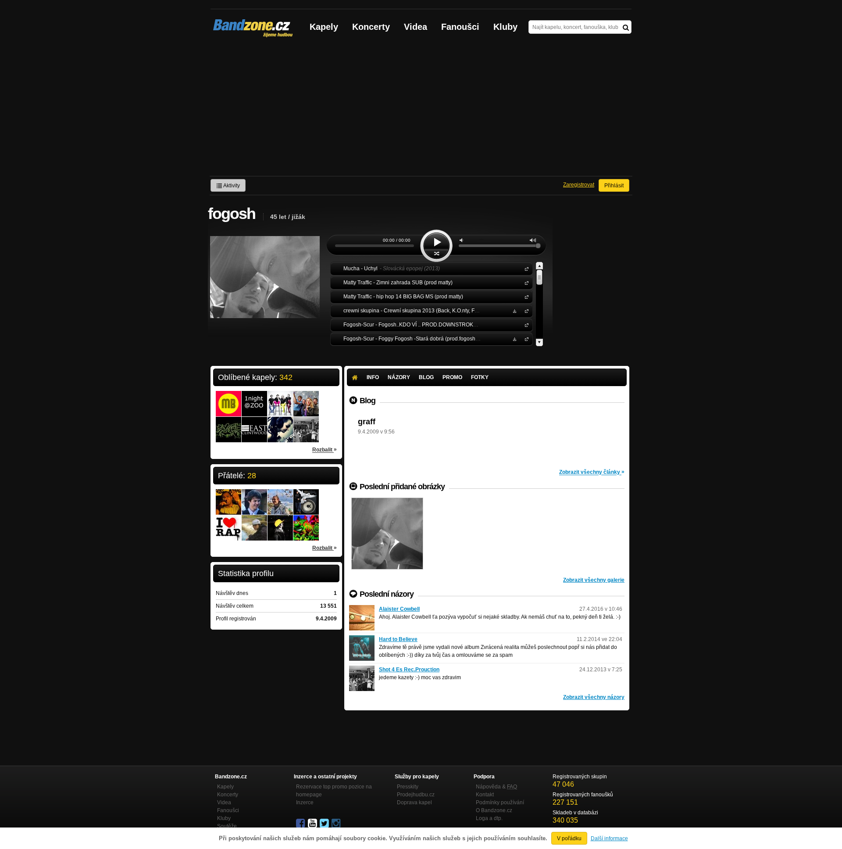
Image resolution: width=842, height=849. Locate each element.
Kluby (505, 27)
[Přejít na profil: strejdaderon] (228, 496)
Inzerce (305, 802)
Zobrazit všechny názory (593, 697)
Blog (426, 377)
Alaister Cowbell (399, 609)
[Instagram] (337, 823)
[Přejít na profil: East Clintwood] (254, 424)
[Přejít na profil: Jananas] (306, 398)
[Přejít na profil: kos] (280, 496)
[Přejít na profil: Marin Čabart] (228, 522)
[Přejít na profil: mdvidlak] (254, 496)
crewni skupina (524, 310)
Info (373, 377)
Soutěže (227, 826)
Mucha (524, 268)
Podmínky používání (500, 802)
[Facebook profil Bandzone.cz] (301, 823)
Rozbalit (324, 449)
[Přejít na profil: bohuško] (306, 496)
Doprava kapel (414, 802)
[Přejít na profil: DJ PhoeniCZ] (254, 522)
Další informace (609, 838)
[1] (387, 533)
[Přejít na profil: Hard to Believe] (362, 639)
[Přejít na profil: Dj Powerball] (280, 522)
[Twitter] (325, 823)
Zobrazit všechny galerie (593, 580)
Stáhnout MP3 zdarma (513, 310)
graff (366, 421)
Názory (399, 377)
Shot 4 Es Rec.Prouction (409, 669)
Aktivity (231, 186)
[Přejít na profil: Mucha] (280, 398)
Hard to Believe (398, 639)
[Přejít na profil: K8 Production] (280, 424)
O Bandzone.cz (494, 810)
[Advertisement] (421, 110)
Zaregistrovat (578, 185)
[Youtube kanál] (313, 823)
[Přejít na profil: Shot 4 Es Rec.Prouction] (306, 424)
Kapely (324, 27)
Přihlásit (614, 186)
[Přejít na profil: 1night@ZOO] (254, 398)
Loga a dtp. (489, 818)
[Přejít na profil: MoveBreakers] (228, 398)
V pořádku (569, 838)
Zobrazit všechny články (591, 472)
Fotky (480, 377)
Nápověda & (496, 787)
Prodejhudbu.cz (416, 795)
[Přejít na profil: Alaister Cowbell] (362, 609)
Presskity (407, 787)
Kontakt (485, 795)
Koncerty (371, 27)
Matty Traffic (524, 282)
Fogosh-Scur (524, 324)
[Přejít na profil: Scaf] (228, 424)
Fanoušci (460, 27)
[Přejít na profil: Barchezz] (306, 522)
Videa (415, 27)
